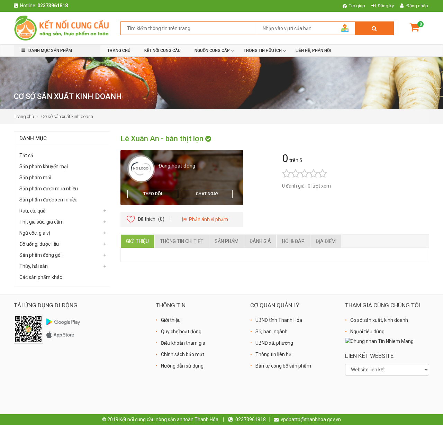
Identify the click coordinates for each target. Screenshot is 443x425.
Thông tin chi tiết (182, 241)
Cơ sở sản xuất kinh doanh (67, 116)
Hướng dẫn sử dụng (182, 366)
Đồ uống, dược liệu (39, 244)
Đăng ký (386, 5)
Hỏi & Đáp (293, 241)
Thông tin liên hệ (273, 354)
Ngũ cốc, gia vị (34, 233)
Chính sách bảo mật (182, 354)
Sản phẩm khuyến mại (43, 166)
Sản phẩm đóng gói (40, 255)
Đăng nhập (417, 5)
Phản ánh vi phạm (207, 219)
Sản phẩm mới (35, 177)
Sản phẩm (226, 241)
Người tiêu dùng (367, 331)
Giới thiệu (137, 241)
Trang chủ (24, 116)
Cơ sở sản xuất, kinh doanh (379, 320)
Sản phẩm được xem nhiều (48, 199)
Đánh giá (260, 241)
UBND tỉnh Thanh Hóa (278, 320)
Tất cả (26, 155)
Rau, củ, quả (32, 211)
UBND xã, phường (274, 343)
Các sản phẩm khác (40, 277)
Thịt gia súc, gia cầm (41, 222)
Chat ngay (207, 193)
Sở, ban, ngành (271, 331)
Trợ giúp (357, 5)
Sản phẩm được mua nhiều (48, 188)
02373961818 (52, 5)
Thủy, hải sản (33, 266)
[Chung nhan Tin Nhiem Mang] (379, 341)
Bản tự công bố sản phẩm (283, 366)
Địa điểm (326, 241)
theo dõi (152, 193)
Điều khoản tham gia (183, 343)
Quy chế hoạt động (181, 331)
